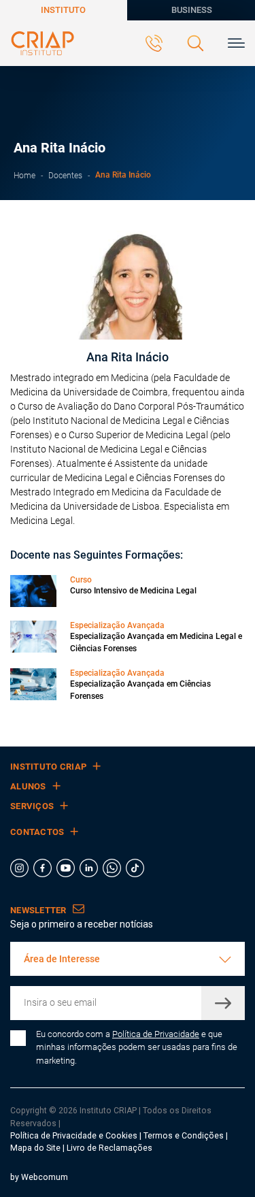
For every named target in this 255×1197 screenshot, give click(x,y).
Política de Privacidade (155, 1034)
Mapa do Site (36, 1148)
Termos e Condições (183, 1136)
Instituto (63, 10)
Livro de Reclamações (109, 1148)
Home (24, 175)
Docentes (65, 175)
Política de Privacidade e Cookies (73, 1136)
